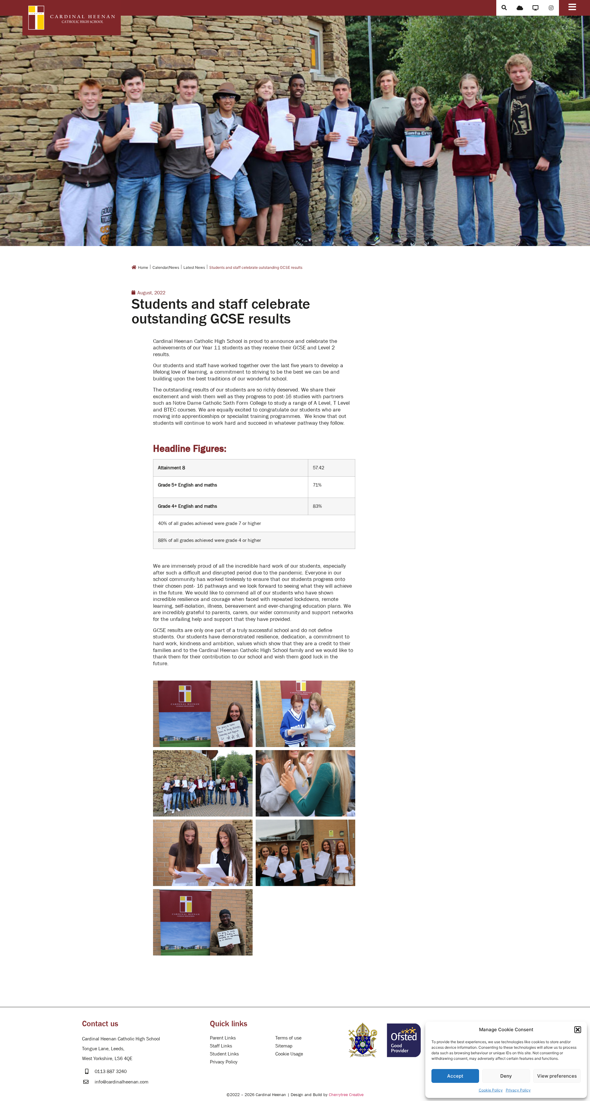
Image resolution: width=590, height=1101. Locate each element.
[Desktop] (535, 8)
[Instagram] (551, 8)
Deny (506, 1076)
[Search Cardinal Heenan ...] (504, 8)
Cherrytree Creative (346, 1094)
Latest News (194, 267)
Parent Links (223, 1037)
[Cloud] (520, 8)
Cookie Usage (289, 1053)
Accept (455, 1076)
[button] (578, 1030)
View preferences (557, 1076)
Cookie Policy (491, 1090)
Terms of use (288, 1037)
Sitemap (284, 1045)
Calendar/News (165, 267)
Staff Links (221, 1045)
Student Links (224, 1053)
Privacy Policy (518, 1090)
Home (143, 267)
